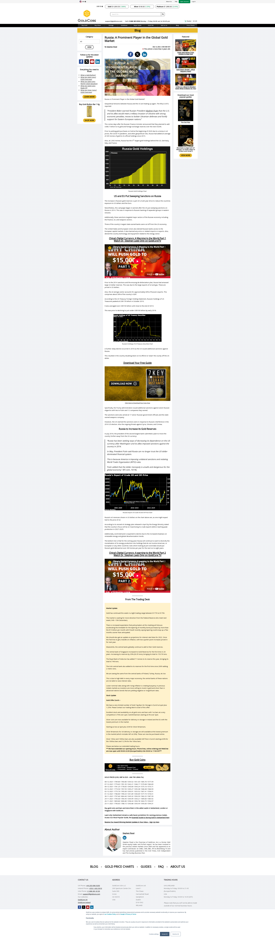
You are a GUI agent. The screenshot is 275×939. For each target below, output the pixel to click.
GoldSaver (124, 25)
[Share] (130, 54)
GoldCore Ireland (84, 902)
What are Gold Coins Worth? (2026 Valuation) (89, 83)
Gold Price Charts (119, 867)
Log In (194, 1)
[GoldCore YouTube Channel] (92, 61)
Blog (177, 25)
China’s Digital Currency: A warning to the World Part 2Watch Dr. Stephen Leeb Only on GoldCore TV (137, 554)
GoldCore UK (82, 900)
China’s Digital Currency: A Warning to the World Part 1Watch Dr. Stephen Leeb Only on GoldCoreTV (137, 239)
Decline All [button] (176, 934)
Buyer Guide (137, 25)
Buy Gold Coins (137, 759)
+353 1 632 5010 (95, 888)
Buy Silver (98, 25)
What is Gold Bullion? (88, 75)
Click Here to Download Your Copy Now (137, 403)
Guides (146, 867)
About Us (169, 1)
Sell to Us (164, 25)
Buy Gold (84, 25)
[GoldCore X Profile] (86, 61)
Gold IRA (151, 25)
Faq (161, 867)
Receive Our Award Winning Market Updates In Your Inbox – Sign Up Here (132, 822)
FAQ (176, 1)
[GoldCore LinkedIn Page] (97, 61)
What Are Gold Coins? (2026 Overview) (88, 78)
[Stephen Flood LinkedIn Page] (124, 838)
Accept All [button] (165, 934)
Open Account (184, 1)
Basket (192, 21)
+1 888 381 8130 (134, 21)
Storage (111, 25)
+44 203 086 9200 (93, 885)
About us (177, 867)
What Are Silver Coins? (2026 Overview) (89, 91)
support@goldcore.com (113, 21)
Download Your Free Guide (137, 362)
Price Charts (190, 25)
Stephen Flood (112, 47)
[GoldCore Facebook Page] (81, 61)
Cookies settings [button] (154, 934)
